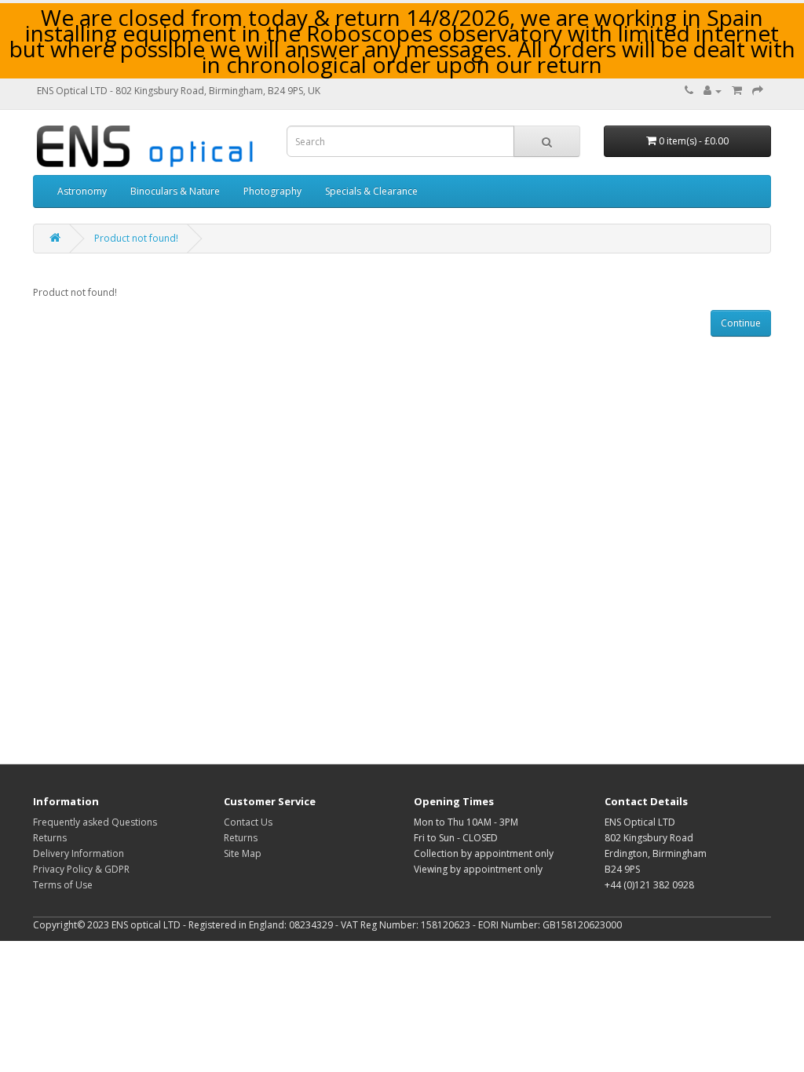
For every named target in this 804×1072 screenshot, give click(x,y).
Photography (272, 191)
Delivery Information (78, 853)
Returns (50, 837)
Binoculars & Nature (175, 191)
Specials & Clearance (371, 191)
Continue (741, 323)
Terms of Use (63, 885)
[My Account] (713, 90)
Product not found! (136, 238)
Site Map (242, 853)
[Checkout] (757, 90)
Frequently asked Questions (95, 822)
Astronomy (82, 191)
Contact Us (248, 822)
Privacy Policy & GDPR (81, 869)
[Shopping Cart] (737, 90)
